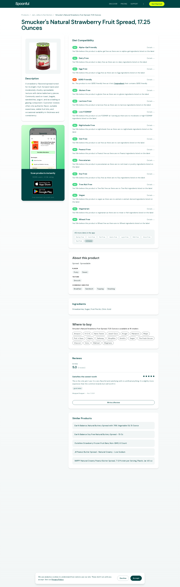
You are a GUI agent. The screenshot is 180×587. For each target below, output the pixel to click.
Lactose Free (85, 101)
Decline (123, 578)
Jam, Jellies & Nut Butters (42, 15)
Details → (151, 47)
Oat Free (83, 139)
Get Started (157, 4)
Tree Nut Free (85, 184)
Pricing (124, 4)
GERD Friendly (85, 79)
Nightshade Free (87, 125)
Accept (136, 578)
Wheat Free (84, 219)
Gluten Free (84, 90)
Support (134, 4)
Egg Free (83, 69)
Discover (113, 4)
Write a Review (113, 402)
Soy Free (83, 174)
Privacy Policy (58, 579)
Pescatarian (84, 160)
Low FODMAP (85, 112)
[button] (119, 83)
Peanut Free (85, 149)
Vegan (82, 195)
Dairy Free (84, 58)
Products (25, 15)
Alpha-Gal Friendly (88, 47)
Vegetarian (84, 208)
